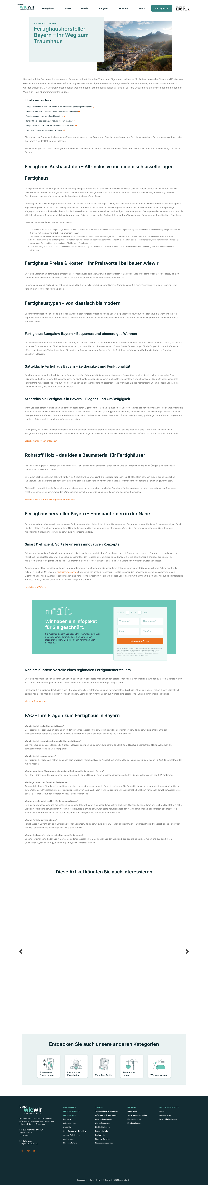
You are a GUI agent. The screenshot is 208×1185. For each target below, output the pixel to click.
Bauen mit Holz (101, 1131)
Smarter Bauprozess (103, 1119)
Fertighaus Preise (71, 1111)
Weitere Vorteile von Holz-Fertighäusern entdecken (50, 499)
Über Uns (131, 1107)
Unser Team (132, 1111)
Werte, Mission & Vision (137, 1115)
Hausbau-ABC (165, 1115)
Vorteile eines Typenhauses (106, 1111)
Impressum (81, 1180)
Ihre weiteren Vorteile (35, 587)
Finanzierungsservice (67, 572)
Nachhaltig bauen (102, 1127)
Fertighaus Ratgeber (169, 1107)
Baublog (162, 1111)
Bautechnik (99, 1135)
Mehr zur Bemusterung (36, 701)
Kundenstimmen (134, 1123)
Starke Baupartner (102, 1123)
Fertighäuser (69, 1115)
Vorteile (99, 1107)
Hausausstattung (70, 1143)
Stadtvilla (67, 1127)
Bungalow (67, 1119)
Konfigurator (69, 1107)
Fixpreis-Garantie (102, 1139)
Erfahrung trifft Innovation (105, 1115)
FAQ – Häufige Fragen (168, 1119)
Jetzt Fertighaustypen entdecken (41, 441)
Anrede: (120, 613)
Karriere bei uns (134, 1119)
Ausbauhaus (68, 1139)
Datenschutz (95, 1180)
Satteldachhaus (69, 1123)
